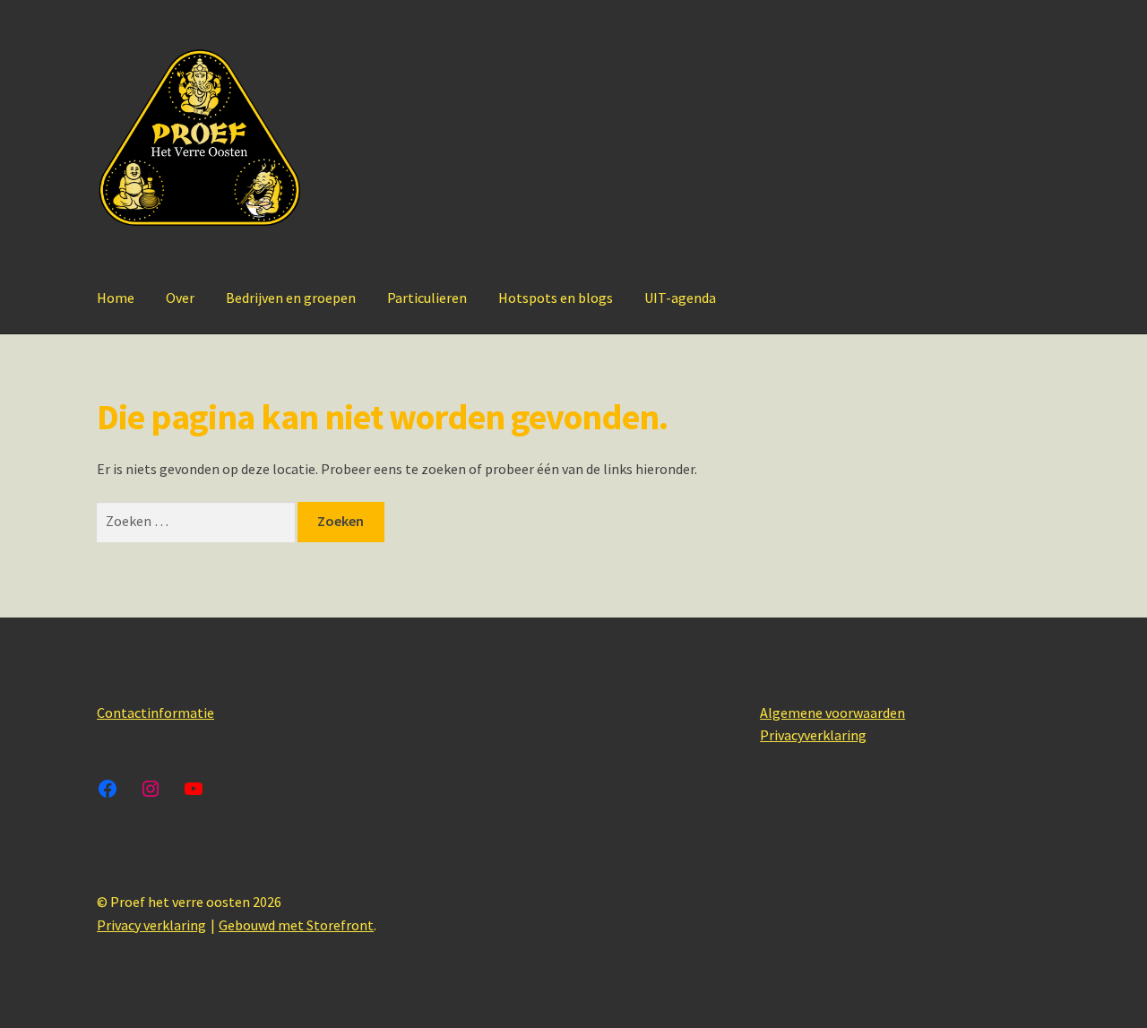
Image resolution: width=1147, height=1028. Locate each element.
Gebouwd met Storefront (296, 925)
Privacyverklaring (813, 735)
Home (115, 298)
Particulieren (427, 298)
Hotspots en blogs (555, 298)
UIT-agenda (680, 298)
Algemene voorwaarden (832, 712)
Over (180, 298)
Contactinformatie (155, 712)
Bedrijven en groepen (291, 298)
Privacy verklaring (151, 925)
